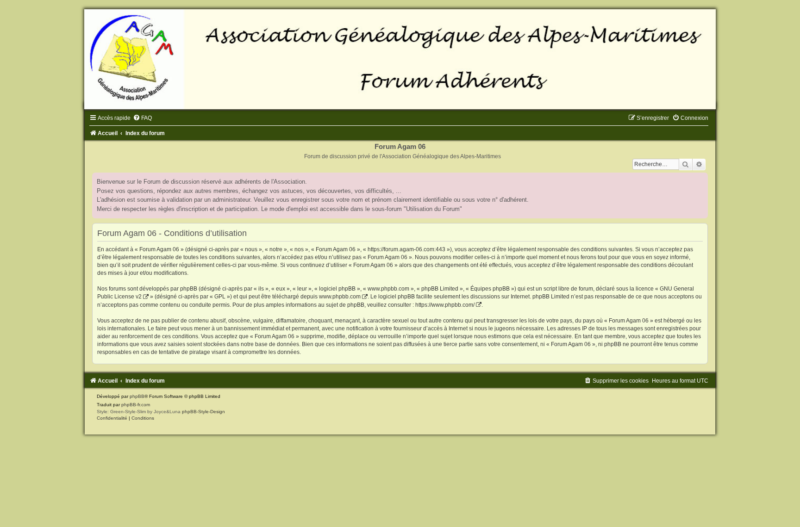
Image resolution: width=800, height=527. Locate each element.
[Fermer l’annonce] (700, 180)
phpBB (137, 396)
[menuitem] (142, 118)
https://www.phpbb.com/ (445, 305)
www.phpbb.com (340, 296)
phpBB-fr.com (135, 404)
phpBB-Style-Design (203, 411)
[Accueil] (400, 59)
